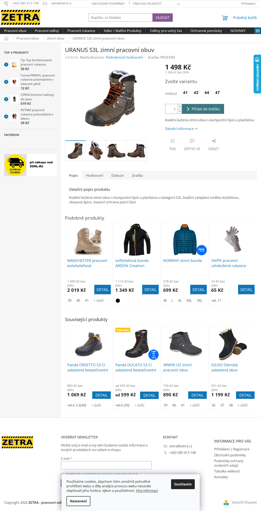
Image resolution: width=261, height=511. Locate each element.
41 (183, 405)
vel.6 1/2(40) (77, 405)
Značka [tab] (137, 175)
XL (180, 300)
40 (174, 405)
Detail (101, 395)
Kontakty (221, 477)
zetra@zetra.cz (180, 446)
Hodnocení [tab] (94, 175)
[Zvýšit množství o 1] (180, 106)
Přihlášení (222, 449)
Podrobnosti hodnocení (124, 57)
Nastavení (78, 501)
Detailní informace (179, 128)
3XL (199, 300)
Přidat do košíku (206, 108)
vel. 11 (216, 300)
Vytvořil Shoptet (244, 502)
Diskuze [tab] (117, 175)
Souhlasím (183, 484)
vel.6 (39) (122, 405)
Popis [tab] (73, 175)
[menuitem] (15, 30)
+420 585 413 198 (182, 452)
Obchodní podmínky (108, 3)
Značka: (161, 57)
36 (213, 405)
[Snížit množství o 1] (180, 111)
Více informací (147, 490)
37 (222, 405)
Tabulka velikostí (147, 3)
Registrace (241, 449)
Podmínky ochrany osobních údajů (228, 463)
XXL (189, 300)
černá (118, 301)
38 (231, 405)
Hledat (162, 17)
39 (165, 405)
